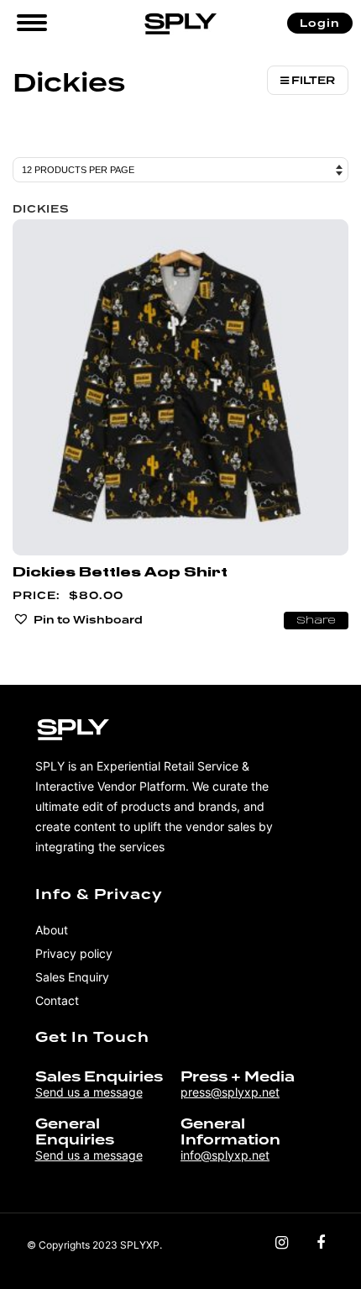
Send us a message (89, 1092)
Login (320, 23)
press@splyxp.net (230, 1092)
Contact (57, 1000)
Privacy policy (73, 953)
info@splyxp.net (224, 1155)
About (51, 930)
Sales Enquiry (72, 977)
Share (316, 621)
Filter (312, 80)
